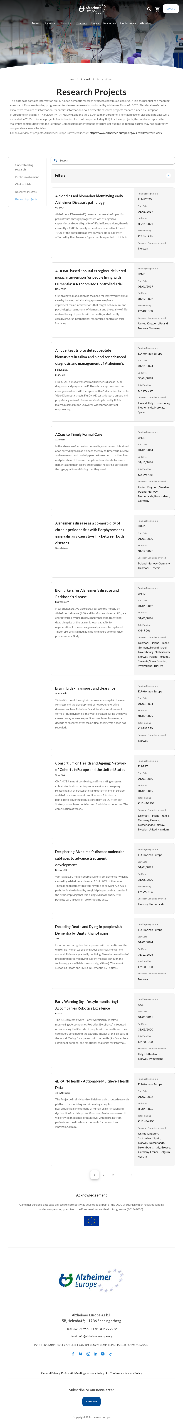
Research (81, 23)
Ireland (165, 496)
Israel (163, 647)
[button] (149, 11)
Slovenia (143, 661)
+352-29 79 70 (80, 1328)
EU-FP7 (143, 766)
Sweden (164, 487)
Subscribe (91, 1401)
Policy (95, 23)
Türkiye (158, 665)
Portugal (164, 656)
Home (72, 79)
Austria (142, 1156)
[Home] (90, 10)
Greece (154, 820)
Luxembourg (162, 403)
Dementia (65, 23)
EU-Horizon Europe (150, 353)
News (35, 23)
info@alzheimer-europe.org (95, 1336)
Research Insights (26, 191)
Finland (142, 403)
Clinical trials (23, 184)
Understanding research (24, 167)
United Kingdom (148, 323)
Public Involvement (27, 177)
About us (145, 23)
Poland (163, 323)
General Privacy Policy (55, 1373)
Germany (154, 328)
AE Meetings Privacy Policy (87, 1373)
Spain (141, 412)
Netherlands (145, 407)
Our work (49, 23)
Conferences (128, 23)
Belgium (165, 1151)
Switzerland (145, 665)
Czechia (155, 567)
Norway (143, 248)
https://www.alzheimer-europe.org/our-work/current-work (126, 132)
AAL (140, 1004)
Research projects (26, 199)
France (164, 642)
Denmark (143, 567)
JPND (141, 274)
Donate (171, 8)
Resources (109, 23)
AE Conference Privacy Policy (124, 1373)
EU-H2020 (145, 199)
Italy (150, 403)
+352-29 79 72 (107, 1328)
